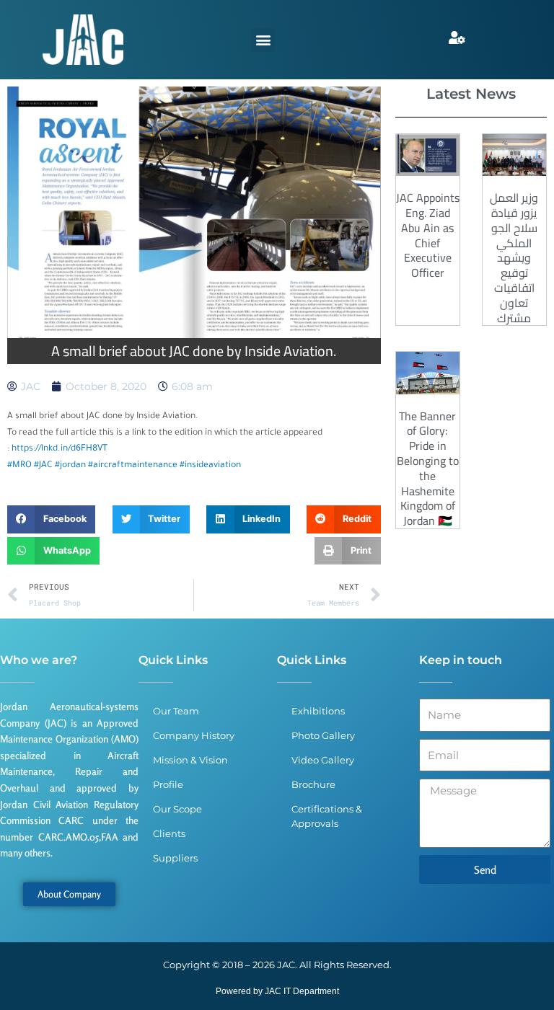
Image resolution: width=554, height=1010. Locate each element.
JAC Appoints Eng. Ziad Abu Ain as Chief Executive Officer (428, 235)
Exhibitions (318, 711)
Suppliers (175, 858)
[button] (263, 40)
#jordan (70, 466)
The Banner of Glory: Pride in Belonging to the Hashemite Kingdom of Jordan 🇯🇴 (428, 468)
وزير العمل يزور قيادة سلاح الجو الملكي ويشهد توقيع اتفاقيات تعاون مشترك (514, 257)
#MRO (19, 466)
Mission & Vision (190, 760)
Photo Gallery (323, 735)
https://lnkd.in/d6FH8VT (59, 449)
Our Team (176, 711)
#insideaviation (210, 466)
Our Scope (177, 809)
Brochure (313, 784)
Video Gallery (322, 760)
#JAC (43, 466)
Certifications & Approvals (326, 816)
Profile (168, 784)
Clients (169, 833)
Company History (193, 735)
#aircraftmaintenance (132, 466)
